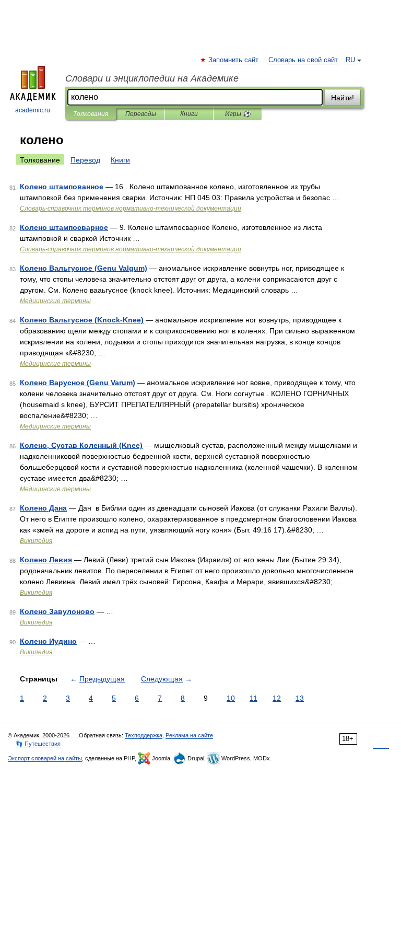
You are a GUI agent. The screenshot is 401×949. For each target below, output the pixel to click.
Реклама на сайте (189, 735)
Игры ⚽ (238, 114)
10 (231, 698)
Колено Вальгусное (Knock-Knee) (82, 320)
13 (300, 698)
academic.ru (32, 110)
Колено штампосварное (64, 227)
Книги (189, 114)
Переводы (140, 114)
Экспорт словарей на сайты (45, 758)
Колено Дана (43, 508)
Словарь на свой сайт (303, 60)
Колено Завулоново (57, 611)
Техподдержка (143, 735)
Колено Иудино (48, 641)
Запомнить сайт (233, 60)
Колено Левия (46, 559)
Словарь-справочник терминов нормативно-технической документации (130, 208)
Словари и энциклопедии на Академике (152, 78)
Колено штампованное (61, 186)
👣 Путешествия (38, 743)
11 (253, 698)
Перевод (85, 160)
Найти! (342, 98)
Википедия (36, 541)
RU (350, 60)
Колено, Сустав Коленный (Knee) (81, 445)
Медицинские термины (55, 301)
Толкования (90, 114)
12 (277, 698)
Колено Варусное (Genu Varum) (77, 382)
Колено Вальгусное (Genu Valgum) (83, 268)
